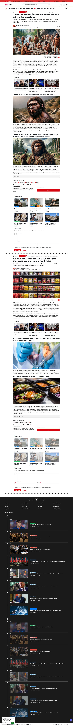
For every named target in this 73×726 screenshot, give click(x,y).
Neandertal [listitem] (27, 182)
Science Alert (20, 416)
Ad (15, 242)
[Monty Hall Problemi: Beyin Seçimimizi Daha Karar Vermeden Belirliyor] (52, 205)
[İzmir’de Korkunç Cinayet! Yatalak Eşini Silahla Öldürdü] (36, 536)
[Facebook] (40, 499)
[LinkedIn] (43, 499)
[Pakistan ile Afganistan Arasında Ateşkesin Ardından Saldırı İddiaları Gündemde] (36, 573)
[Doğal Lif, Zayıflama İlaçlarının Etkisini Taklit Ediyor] (21, 219)
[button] (64, 5)
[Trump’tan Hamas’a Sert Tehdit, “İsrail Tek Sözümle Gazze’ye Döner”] (36, 585)
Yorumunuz (19, 233)
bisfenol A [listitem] (16, 422)
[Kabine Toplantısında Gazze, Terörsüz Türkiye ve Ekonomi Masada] (36, 598)
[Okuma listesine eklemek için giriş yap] (59, 57)
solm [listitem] (32, 182)
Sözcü (18, 176)
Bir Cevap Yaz (18, 228)
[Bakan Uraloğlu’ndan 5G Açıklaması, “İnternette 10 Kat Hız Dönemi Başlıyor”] (36, 610)
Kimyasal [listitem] (21, 422)
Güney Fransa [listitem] (20, 182)
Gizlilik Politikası (4, 722)
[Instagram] (29, 499)
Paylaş (67, 724)
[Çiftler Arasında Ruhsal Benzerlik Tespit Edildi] (21, 205)
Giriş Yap (24, 250)
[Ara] (61, 5)
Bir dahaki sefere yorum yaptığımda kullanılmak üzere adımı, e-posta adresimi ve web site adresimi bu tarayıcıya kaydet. (33, 247)
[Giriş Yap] (67, 5)
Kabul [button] (12, 722)
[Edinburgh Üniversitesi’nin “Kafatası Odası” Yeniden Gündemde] (52, 219)
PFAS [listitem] (26, 422)
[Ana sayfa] (6, 8)
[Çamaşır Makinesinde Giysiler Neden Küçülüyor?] (36, 219)
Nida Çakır (18, 25)
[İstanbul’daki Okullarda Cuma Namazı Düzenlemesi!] (36, 548)
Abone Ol (48, 190)
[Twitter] (33, 499)
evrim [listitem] (15, 182)
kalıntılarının (49, 60)
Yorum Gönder (17, 250)
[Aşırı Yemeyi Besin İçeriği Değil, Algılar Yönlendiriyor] (36, 205)
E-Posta (39, 242)
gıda (30, 302)
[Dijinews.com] (9, 4)
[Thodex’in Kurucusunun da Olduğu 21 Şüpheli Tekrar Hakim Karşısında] (21, 85)
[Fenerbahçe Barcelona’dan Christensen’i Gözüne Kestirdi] (36, 522)
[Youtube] (36, 499)
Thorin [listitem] (36, 182)
